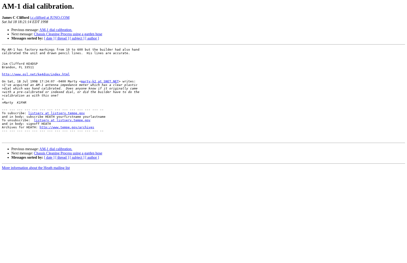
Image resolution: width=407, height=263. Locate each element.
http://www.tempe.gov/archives (67, 127)
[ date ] (49, 38)
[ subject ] (77, 38)
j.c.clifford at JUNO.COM (49, 18)
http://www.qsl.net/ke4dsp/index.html (36, 74)
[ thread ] (62, 38)
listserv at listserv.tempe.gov (56, 113)
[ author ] (92, 38)
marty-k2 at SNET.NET (100, 81)
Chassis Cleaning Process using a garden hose (68, 34)
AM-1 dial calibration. (55, 30)
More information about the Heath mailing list (36, 168)
